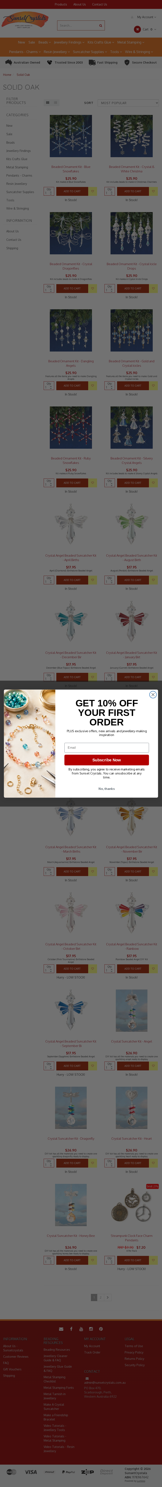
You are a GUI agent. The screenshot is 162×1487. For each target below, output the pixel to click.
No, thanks (107, 789)
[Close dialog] (153, 694)
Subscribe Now (106, 760)
